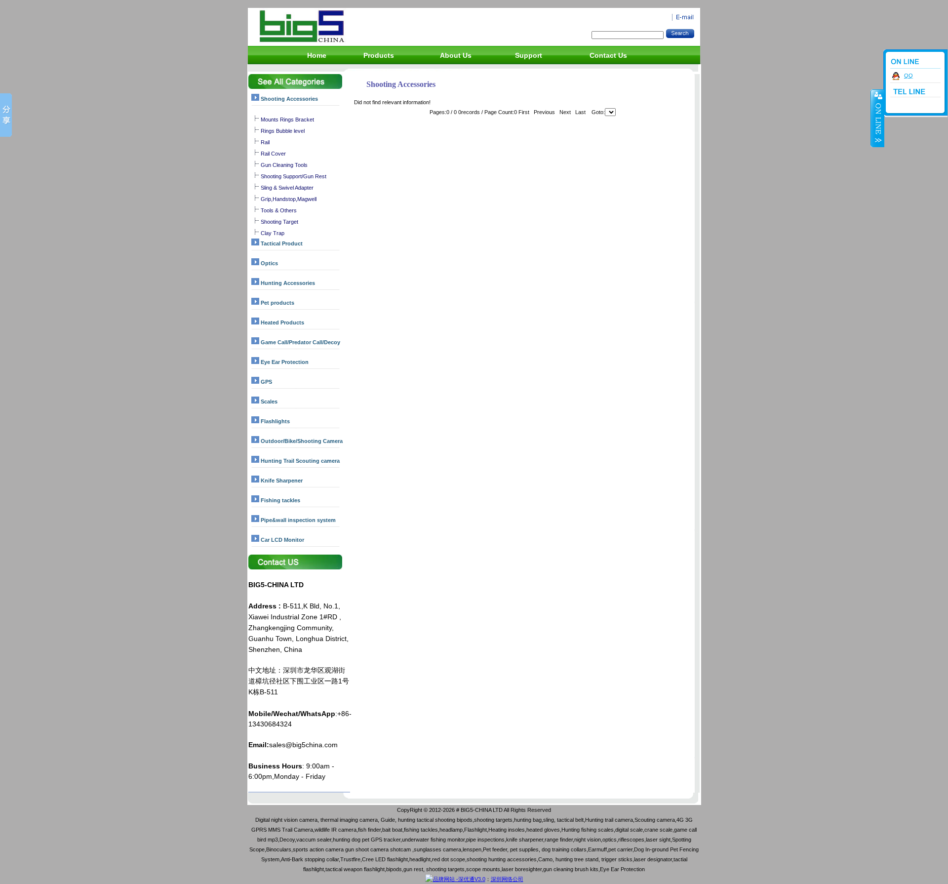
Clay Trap (272, 233)
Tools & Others (279, 210)
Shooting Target (279, 222)
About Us (456, 55)
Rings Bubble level (283, 131)
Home (316, 55)
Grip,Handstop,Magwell (288, 199)
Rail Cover (273, 154)
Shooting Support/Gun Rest (293, 176)
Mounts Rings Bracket (287, 119)
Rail (265, 142)
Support (528, 55)
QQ (908, 76)
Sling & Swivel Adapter (287, 188)
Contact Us (608, 55)
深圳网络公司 (507, 879)
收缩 (877, 118)
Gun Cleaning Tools (284, 165)
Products (378, 55)
